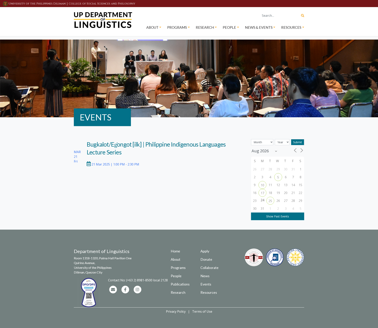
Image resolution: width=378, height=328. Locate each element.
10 (262, 185)
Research (178, 292)
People (176, 276)
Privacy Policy (176, 311)
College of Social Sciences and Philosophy (102, 4)
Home (175, 251)
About (175, 259)
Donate (206, 259)
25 (270, 201)
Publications (180, 284)
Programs (178, 267)
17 (262, 193)
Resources (208, 292)
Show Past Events (277, 216)
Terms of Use (202, 311)
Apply (204, 251)
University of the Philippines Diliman (37, 4)
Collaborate (209, 267)
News (204, 276)
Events (205, 284)
